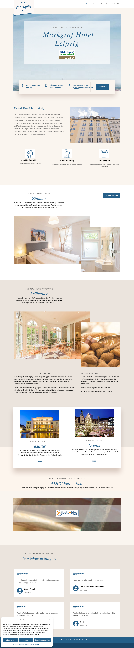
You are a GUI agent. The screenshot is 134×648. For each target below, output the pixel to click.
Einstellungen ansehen (42, 640)
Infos (101, 4)
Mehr (40, 461)
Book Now (102, 87)
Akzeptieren (10, 640)
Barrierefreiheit (66, 640)
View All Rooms (112, 195)
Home (88, 4)
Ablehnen (26, 640)
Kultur (108, 4)
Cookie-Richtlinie (18, 644)
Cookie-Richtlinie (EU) (81, 640)
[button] (50, 620)
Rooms (95, 4)
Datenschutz (28, 644)
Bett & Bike (116, 4)
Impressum (36, 644)
